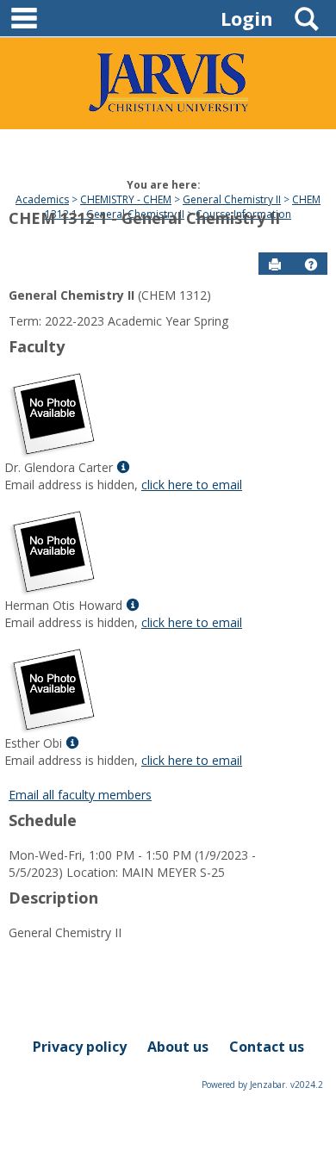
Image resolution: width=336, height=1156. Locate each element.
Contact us (266, 1046)
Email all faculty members (80, 794)
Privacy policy (80, 1046)
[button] (311, 264)
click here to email (191, 484)
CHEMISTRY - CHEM (125, 199)
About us (177, 1046)
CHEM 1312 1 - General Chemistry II (182, 206)
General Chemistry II (232, 199)
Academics (42, 199)
